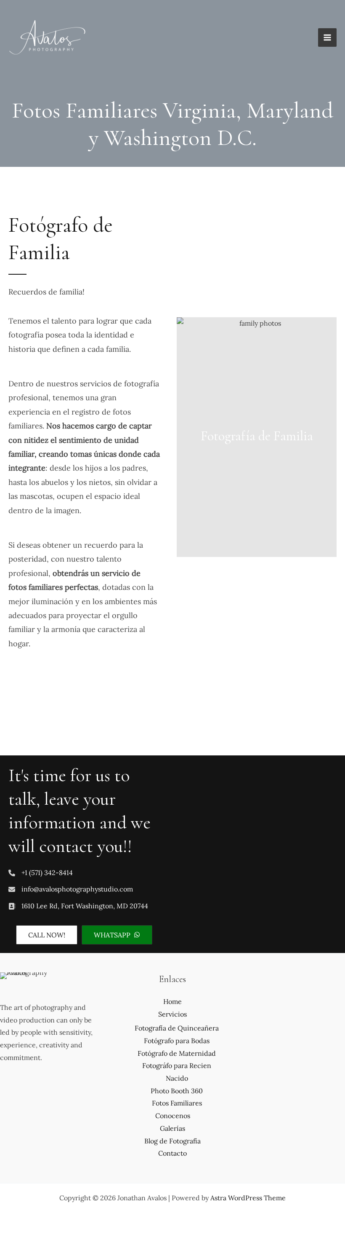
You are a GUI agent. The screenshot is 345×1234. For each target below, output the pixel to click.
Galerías (172, 1128)
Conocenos (172, 1115)
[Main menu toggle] (327, 37)
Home (172, 1001)
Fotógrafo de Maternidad (177, 1053)
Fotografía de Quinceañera (177, 1028)
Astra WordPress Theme (248, 1198)
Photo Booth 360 (177, 1091)
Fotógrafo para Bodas (177, 1040)
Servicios (172, 1014)
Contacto (172, 1153)
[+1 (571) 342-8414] (40, 873)
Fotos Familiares (177, 1103)
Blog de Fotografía (172, 1141)
